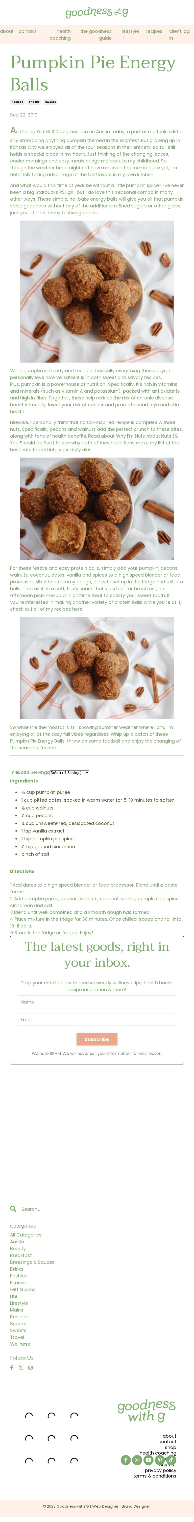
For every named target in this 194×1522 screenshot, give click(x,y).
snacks (34, 102)
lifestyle (19, 1303)
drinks (16, 1269)
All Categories (26, 1235)
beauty (18, 1248)
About (7, 31)
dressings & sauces (32, 1262)
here (77, 609)
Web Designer (105, 1506)
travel (17, 1337)
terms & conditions (154, 1476)
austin (17, 1242)
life (13, 1296)
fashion (19, 1276)
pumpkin (31, 384)
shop (170, 1447)
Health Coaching (60, 34)
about (169, 1436)
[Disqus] (97, 1130)
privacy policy (160, 1470)
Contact (28, 31)
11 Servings (38, 772)
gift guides (23, 1289)
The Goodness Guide (96, 34)
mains (16, 1310)
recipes (17, 102)
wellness (20, 1344)
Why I (122, 436)
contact (167, 1441)
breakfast (21, 1255)
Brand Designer (136, 1506)
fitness (18, 1282)
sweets (50, 102)
